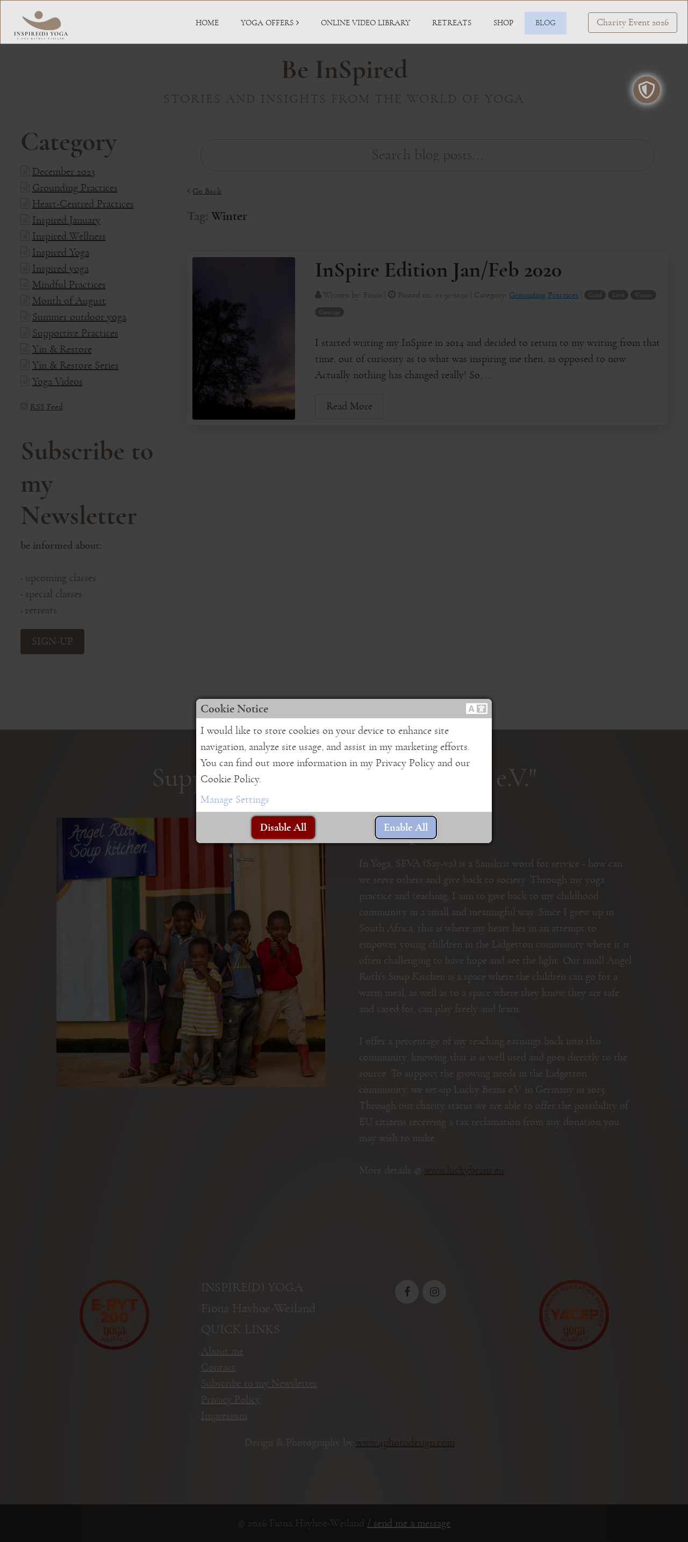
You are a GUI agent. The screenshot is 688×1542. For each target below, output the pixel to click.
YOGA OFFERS (267, 23)
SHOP (503, 23)
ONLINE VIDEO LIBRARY (365, 23)
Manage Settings (234, 799)
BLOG (545, 23)
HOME (207, 23)
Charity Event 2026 (633, 22)
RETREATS (451, 23)
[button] (477, 709)
